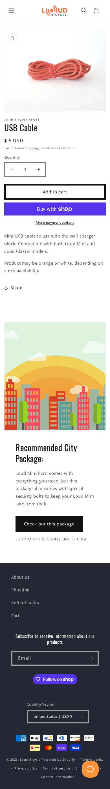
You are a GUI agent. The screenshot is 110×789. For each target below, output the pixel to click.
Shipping (32, 148)
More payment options (55, 222)
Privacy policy (26, 768)
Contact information (57, 777)
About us (20, 577)
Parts (16, 615)
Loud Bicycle (30, 759)
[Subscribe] (91, 658)
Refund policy (25, 602)
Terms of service (56, 768)
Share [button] (17, 287)
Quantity (12, 157)
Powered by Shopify (58, 759)
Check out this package (49, 524)
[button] (11, 10)
